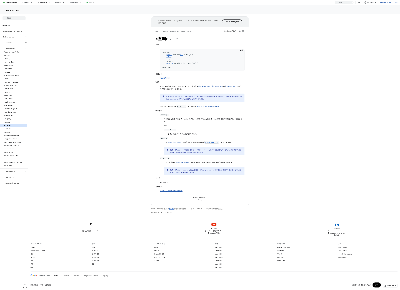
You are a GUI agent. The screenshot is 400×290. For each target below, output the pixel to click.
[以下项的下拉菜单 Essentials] (32, 2)
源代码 (33, 257)
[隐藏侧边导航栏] (25, 286)
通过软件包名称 (204, 86)
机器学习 (95, 251)
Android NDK (281, 261)
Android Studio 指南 (283, 247)
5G (93, 264)
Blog (90, 2)
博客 (32, 264)
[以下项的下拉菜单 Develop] (64, 2)
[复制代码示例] (243, 50)
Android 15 (218, 254)
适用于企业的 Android (38, 251)
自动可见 (180, 96)
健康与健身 (95, 254)
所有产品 (105, 276)
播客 (32, 267)
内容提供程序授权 (182, 162)
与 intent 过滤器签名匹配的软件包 (191, 152)
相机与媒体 (95, 257)
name (181, 55)
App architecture (10, 10)
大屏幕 (156, 247)
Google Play (74, 2)
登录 (396, 2)
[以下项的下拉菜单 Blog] (95, 2)
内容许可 (171, 209)
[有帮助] (239, 31)
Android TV (157, 261)
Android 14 (219, 257)
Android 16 (219, 251)
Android (33, 247)
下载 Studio (280, 257)
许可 (41, 285)
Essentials (25, 2)
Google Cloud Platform (90, 276)
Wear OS (157, 251)
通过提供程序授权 (231, 86)
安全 (32, 254)
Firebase (76, 276)
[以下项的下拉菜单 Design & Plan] (50, 2)
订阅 (376, 285)
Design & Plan (42, 2)
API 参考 (279, 254)
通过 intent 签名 (217, 86)
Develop (58, 2)
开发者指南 (280, 251)
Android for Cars (159, 257)
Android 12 (218, 264)
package (169, 55)
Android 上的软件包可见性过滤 (208, 106)
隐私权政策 (95, 261)
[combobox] (345, 2)
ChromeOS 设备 (159, 254)
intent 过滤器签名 (174, 142)
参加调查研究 (342, 257)
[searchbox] (14, 18)
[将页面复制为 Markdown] (177, 39)
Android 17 (218, 247)
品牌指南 (48, 285)
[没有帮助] (242, 31)
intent (168, 57)
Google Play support (345, 254)
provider (169, 63)
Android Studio (385, 2)
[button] (12, 31)
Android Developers (162, 31)
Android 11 (218, 267)
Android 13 (218, 261)
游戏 (93, 247)
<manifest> (164, 78)
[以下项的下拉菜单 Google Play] (81, 2)
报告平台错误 (342, 247)
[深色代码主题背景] (240, 50)
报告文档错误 (342, 251)
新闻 (32, 261)
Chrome (66, 276)
